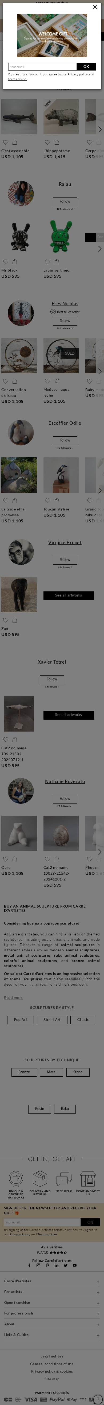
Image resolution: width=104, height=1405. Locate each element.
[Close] (95, 7)
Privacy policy (78, 74)
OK (86, 66)
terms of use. (17, 79)
